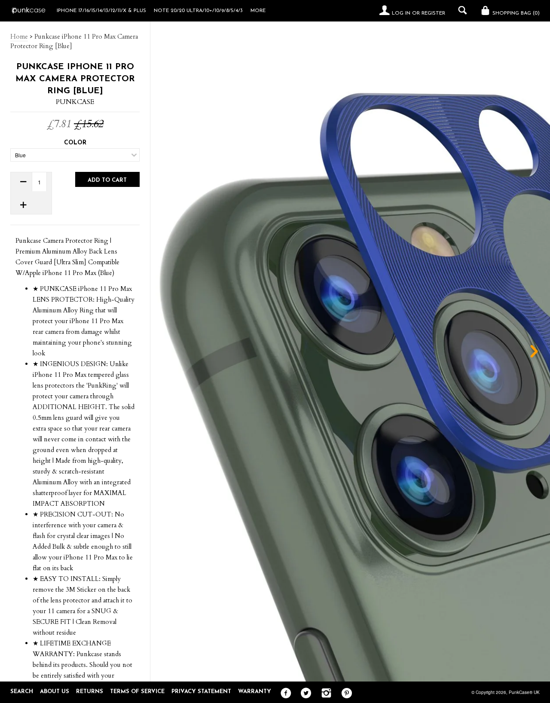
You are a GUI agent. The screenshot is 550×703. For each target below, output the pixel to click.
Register (433, 13)
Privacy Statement (201, 691)
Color (75, 143)
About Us (54, 691)
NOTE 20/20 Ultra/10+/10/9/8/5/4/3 (198, 10)
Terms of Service (137, 691)
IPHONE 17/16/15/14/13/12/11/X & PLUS (101, 10)
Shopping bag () (515, 13)
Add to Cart (107, 180)
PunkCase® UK (524, 692)
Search (21, 691)
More (258, 10)
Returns (89, 691)
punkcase (75, 102)
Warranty (254, 691)
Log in (401, 13)
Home (19, 36)
